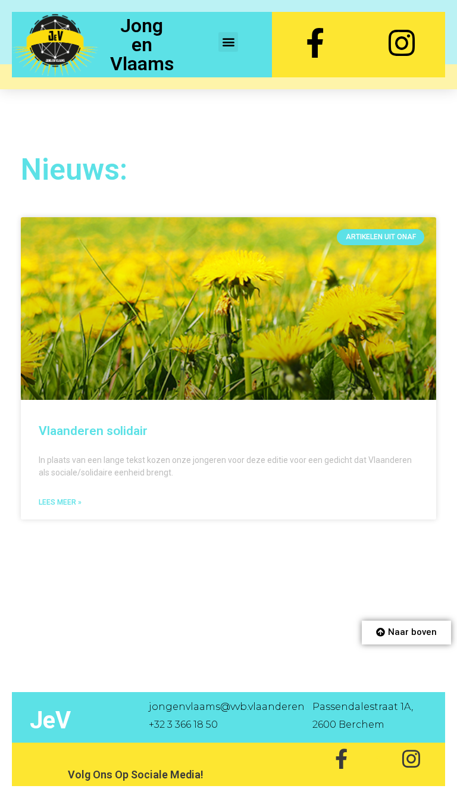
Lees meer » (60, 502)
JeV (50, 720)
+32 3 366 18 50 (183, 724)
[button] (228, 42)
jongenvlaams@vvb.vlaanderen (227, 706)
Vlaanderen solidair (93, 431)
